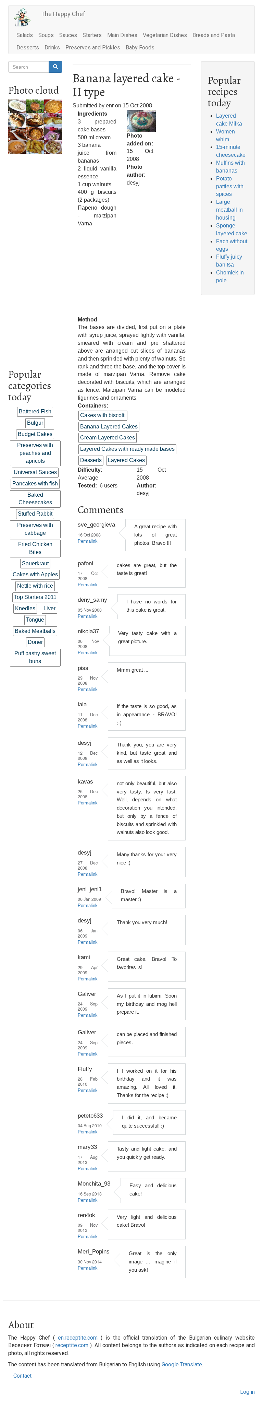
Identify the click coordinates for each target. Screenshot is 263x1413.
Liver (49, 608)
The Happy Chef (63, 13)
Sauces (68, 35)
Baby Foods (140, 47)
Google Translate (182, 1364)
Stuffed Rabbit (35, 514)
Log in (247, 1392)
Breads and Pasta (213, 35)
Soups (46, 35)
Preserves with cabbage (35, 529)
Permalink (88, 541)
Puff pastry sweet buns (35, 657)
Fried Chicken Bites (35, 548)
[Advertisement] (35, 257)
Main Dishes (122, 35)
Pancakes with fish (35, 483)
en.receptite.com (78, 1337)
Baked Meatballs (35, 631)
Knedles (25, 608)
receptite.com (71, 1345)
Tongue (35, 620)
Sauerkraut (35, 563)
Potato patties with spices (229, 186)
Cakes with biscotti (103, 415)
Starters (92, 35)
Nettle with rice (35, 586)
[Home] (25, 17)
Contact (22, 1376)
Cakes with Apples (35, 574)
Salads (24, 35)
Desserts (27, 47)
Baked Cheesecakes (35, 499)
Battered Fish (35, 411)
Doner (35, 642)
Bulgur (35, 423)
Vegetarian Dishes (165, 35)
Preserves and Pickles (92, 47)
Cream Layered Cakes (107, 437)
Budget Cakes (35, 434)
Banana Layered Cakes (109, 426)
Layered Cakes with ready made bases (127, 449)
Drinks (52, 47)
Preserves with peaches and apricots (35, 453)
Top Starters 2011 (35, 597)
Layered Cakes (126, 460)
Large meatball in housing (229, 210)
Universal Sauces (35, 472)
